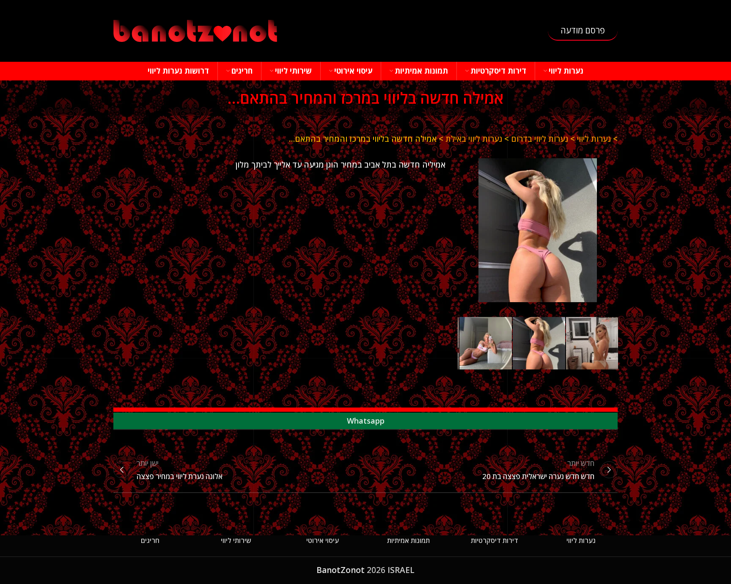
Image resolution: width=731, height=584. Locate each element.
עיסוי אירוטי (322, 540)
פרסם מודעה (583, 30)
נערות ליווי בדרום (539, 138)
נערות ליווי (594, 138)
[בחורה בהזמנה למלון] (537, 230)
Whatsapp (366, 421)
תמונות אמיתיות (408, 540)
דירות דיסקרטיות (494, 540)
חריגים (150, 540)
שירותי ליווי (236, 540)
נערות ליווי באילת (473, 138)
